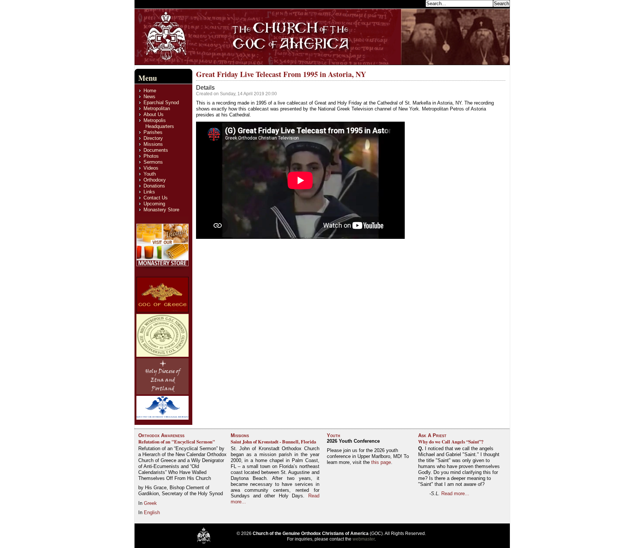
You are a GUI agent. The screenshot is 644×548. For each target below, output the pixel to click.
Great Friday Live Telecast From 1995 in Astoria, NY (281, 74)
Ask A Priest (432, 435)
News (149, 96)
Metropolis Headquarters (158, 123)
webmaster (364, 539)
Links (149, 192)
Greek (150, 503)
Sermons (153, 162)
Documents (155, 150)
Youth (149, 174)
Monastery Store (161, 209)
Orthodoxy (154, 180)
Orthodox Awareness (161, 435)
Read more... (455, 493)
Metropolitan (156, 108)
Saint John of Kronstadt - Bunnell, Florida (273, 441)
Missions (153, 144)
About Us (153, 114)
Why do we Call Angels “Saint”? (450, 441)
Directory (153, 138)
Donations (154, 186)
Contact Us (155, 198)
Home (149, 90)
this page (381, 462)
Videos (150, 168)
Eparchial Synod (161, 102)
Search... (414, 3)
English (152, 512)
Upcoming (154, 203)
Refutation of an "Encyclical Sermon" (176, 441)
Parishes (152, 132)
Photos (151, 156)
